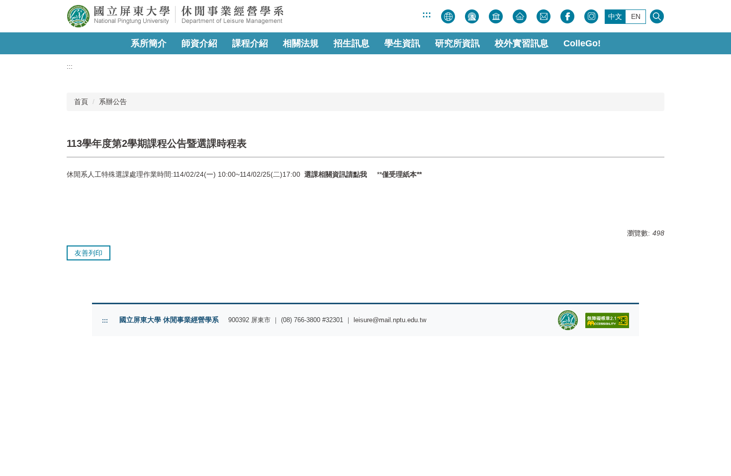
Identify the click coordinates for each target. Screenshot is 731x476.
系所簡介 (149, 43)
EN (635, 16)
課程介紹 (250, 43)
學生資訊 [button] (402, 43)
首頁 (81, 102)
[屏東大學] (211, 16)
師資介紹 (199, 43)
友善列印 (88, 253)
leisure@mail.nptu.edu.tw (390, 320)
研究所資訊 (457, 43)
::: (426, 14)
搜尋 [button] (657, 16)
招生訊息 (351, 43)
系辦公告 (113, 102)
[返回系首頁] (568, 320)
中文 (615, 16)
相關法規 (301, 43)
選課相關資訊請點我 (335, 174)
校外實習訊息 (521, 43)
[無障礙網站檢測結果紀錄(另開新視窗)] (607, 320)
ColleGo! (582, 43)
